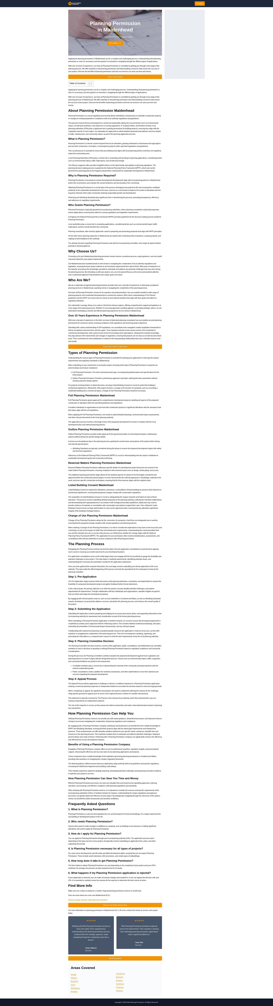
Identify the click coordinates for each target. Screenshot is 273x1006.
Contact (200, 3)
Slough (77, 900)
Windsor (84, 900)
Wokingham (75, 988)
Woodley (74, 992)
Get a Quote (113, 43)
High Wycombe (93, 900)
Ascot (73, 985)
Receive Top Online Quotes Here (115, 905)
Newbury (119, 991)
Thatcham (120, 987)
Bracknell (103, 900)
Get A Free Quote (115, 958)
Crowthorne (120, 974)
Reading (119, 980)
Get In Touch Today (115, 77)
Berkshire (119, 977)
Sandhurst (120, 984)
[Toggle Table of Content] (89, 83)
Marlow (71, 900)
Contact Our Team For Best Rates (115, 346)
